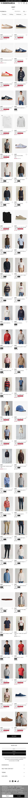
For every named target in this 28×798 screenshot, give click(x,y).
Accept (19, 796)
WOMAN (14, 751)
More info (8, 793)
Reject (7, 796)
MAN (14, 754)
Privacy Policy (23, 757)
